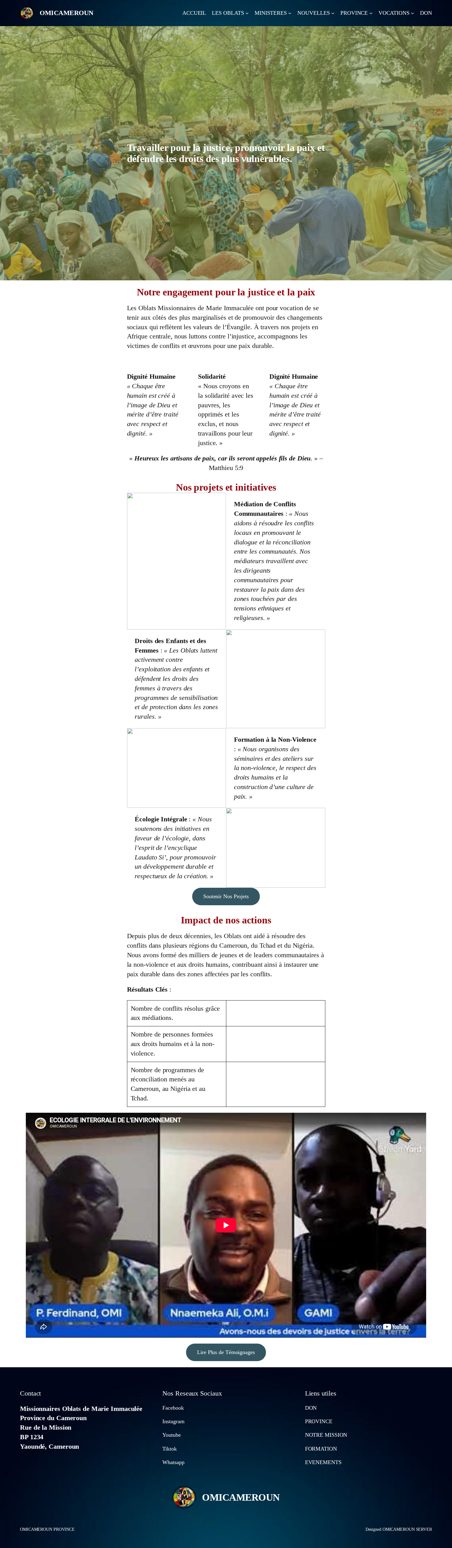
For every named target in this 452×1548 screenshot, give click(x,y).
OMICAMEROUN (66, 13)
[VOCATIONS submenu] (412, 13)
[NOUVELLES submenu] (333, 13)
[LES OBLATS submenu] (247, 13)
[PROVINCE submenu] (371, 13)
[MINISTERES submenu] (289, 13)
